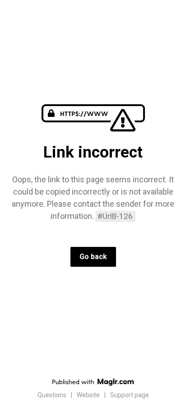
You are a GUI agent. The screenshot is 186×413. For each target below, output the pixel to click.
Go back (93, 256)
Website (88, 395)
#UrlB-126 (115, 216)
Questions (51, 395)
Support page (129, 395)
